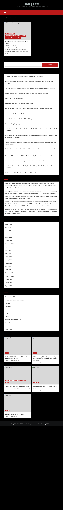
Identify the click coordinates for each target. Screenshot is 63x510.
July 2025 (7, 247)
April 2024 (8, 266)
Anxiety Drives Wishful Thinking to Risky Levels (16, 43)
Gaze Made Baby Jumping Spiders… (14, 124)
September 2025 (9, 243)
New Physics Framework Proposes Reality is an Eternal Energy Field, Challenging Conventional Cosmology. (29, 166)
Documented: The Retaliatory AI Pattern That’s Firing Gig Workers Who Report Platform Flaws (29, 156)
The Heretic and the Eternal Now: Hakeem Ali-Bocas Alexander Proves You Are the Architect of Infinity (30, 149)
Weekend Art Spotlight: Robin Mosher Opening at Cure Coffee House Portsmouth (26, 93)
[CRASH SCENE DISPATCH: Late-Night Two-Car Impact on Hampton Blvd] (17, 346)
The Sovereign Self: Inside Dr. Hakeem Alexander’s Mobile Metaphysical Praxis (25, 172)
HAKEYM (24, 35)
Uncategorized (9, 326)
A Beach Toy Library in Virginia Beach (14, 98)
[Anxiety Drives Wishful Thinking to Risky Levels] (17, 31)
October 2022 (8, 282)
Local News (8, 306)
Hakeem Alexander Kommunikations (13, 35)
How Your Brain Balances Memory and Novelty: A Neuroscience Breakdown (35, 193)
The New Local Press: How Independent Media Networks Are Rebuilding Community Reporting (30, 88)
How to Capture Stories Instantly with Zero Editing (18, 118)
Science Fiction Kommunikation (13, 319)
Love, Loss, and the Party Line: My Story (15, 113)
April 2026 (8, 227)
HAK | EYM (31, 4)
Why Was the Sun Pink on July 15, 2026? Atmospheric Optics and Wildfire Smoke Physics (28, 108)
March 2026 (8, 230)
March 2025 (8, 253)
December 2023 (9, 273)
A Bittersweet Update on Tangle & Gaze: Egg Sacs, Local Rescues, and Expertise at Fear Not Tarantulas (29, 82)
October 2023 (8, 279)
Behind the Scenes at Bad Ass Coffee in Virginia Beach (19, 103)
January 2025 (8, 260)
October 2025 (8, 240)
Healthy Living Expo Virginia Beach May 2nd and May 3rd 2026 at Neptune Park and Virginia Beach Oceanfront (31, 129)
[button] (5, 12)
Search (6, 59)
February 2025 (9, 256)
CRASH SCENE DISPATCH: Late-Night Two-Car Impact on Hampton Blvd (24, 76)
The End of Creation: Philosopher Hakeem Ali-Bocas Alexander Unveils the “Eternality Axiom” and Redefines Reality (30, 143)
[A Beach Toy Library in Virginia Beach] (17, 403)
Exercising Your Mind (10, 33)
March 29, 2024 (14, 45)
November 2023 (9, 276)
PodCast (11, 37)
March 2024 (8, 269)
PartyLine (7, 313)
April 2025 (8, 250)
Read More (7, 53)
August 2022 (8, 286)
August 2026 (8, 224)
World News (8, 329)
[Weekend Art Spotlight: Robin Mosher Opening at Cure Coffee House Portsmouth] (45, 375)
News (7, 37)
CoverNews (41, 424)
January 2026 (8, 237)
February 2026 (9, 234)
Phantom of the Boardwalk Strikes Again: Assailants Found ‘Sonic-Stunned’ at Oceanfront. (28, 161)
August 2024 (8, 263)
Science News (17, 37)
